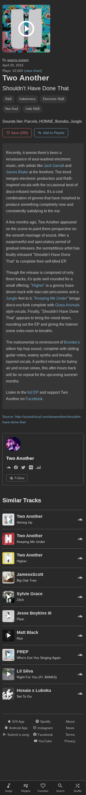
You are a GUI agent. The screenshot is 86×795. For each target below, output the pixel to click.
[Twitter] (23, 468)
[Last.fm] (31, 468)
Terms (70, 735)
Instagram (45, 728)
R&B (8, 99)
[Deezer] (38, 468)
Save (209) (19, 133)
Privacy (69, 741)
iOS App (18, 721)
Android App (18, 728)
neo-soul (11, 109)
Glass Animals (67, 305)
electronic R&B (53, 99)
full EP (33, 392)
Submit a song (18, 735)
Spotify (45, 721)
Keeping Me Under (51, 298)
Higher (37, 285)
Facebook (34, 399)
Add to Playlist (53, 133)
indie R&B (33, 109)
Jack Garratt (54, 166)
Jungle (11, 298)
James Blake (17, 172)
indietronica (27, 99)
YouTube (45, 741)
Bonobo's (72, 342)
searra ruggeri (18, 60)
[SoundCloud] (8, 468)
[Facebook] (16, 468)
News (70, 728)
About (70, 721)
